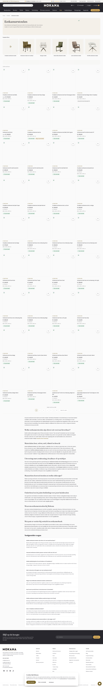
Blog (87, 653)
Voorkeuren (51, 682)
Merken (37, 651)
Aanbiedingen (68, 10)
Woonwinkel (97, 1)
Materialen (88, 660)
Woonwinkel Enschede (90, 666)
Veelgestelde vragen (73, 651)
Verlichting (35, 10)
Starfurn (54, 653)
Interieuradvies (89, 658)
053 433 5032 (6, 658)
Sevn (54, 655)
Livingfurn (55, 669)
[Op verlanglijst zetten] (23, 70)
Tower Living (55, 666)
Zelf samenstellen (89, 651)
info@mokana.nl (6, 660)
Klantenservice (90, 1)
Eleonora (54, 662)
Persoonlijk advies (95, 10)
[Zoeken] (32, 5)
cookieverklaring (63, 678)
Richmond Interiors (57, 651)
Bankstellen (7, 10)
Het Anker (55, 658)
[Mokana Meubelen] (51, 5)
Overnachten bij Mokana (91, 669)
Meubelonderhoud (89, 662)
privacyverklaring (71, 678)
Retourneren (72, 655)
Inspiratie (85, 10)
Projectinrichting (89, 655)
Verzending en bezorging (74, 653)
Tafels (21, 10)
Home (4, 15)
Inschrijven (96, 637)
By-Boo (54, 664)
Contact (71, 662)
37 (56, 410)
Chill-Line (55, 660)
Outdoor (54, 10)
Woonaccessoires (45, 10)
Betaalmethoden (72, 658)
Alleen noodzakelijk (42, 682)
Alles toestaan (31, 682)
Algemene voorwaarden (74, 660)
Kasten (27, 10)
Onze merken (88, 664)
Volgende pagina (63, 410)
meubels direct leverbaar (42, 438)
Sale (61, 10)
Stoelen (15, 10)
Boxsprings (77, 10)
